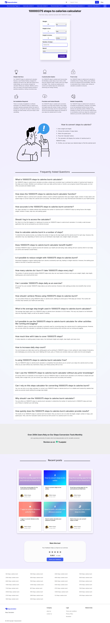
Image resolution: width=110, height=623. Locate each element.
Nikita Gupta (27, 495)
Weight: (45, 21)
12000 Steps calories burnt (61, 591)
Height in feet (47, 28)
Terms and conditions (71, 611)
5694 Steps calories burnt (61, 581)
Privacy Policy (69, 613)
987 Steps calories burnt (36, 588)
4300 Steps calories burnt (36, 599)
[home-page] (11, 2)
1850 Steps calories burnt (36, 591)
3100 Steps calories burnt (85, 595)
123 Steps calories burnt (61, 595)
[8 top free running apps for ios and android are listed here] (30, 477)
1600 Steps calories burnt (12, 599)
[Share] (66, 2)
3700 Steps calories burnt (85, 584)
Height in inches (47, 35)
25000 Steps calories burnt (12, 591)
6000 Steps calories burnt (12, 581)
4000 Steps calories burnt (61, 577)
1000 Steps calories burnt (36, 574)
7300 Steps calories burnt (85, 588)
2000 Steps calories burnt (61, 574)
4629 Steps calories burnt (85, 591)
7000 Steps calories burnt (36, 581)
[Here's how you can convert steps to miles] (80, 509)
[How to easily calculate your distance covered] (55, 509)
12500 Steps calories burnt (37, 584)
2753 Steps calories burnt (12, 595)
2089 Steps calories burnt (36, 595)
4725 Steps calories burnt (61, 588)
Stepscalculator (17, 620)
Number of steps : (48, 42)
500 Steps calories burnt (12, 574)
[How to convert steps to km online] (55, 477)
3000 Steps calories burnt (36, 577)
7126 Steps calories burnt (12, 588)
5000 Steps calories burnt (85, 577)
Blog (102, 2)
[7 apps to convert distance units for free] (30, 509)
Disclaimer (68, 616)
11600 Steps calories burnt (12, 584)
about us (49, 611)
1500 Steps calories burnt (85, 574)
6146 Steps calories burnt (85, 581)
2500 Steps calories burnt (12, 577)
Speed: (45, 48)
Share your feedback (55, 559)
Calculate (62, 56)
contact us (49, 613)
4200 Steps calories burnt (61, 584)
